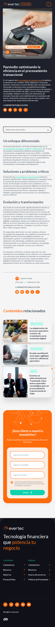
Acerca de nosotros (37, 575)
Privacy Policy (9, 579)
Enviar (26, 492)
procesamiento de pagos (13, 148)
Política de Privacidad (38, 579)
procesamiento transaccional (30, 80)
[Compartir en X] (15, 110)
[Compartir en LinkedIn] (5, 110)
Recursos (7, 570)
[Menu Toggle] (48, 4)
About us (7, 575)
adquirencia (37, 148)
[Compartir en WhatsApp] (20, 110)
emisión (28, 148)
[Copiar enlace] (25, 110)
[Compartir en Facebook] (10, 110)
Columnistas (8, 565)
